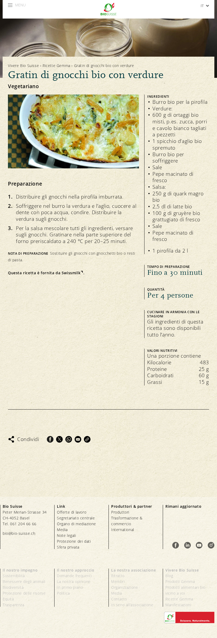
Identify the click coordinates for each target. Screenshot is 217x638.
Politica (63, 593)
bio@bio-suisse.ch (19, 533)
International (122, 529)
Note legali (66, 535)
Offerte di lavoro (71, 512)
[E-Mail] (78, 439)
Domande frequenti (74, 575)
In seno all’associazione (132, 604)
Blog (169, 575)
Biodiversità (13, 587)
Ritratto (118, 575)
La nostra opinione (74, 581)
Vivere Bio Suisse (23, 65)
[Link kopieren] (87, 439)
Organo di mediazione (76, 523)
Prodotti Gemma (180, 581)
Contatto (119, 598)
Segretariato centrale (76, 517)
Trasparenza (13, 604)
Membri (118, 581)
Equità (8, 598)
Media (62, 529)
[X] (59, 439)
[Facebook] (50, 439)
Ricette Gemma (56, 65)
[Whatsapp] (68, 439)
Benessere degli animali (24, 581)
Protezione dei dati (74, 541)
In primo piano (70, 587)
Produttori (120, 512)
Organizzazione (124, 587)
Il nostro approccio (75, 570)
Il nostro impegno (20, 570)
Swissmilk (71, 273)
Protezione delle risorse (24, 593)
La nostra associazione (133, 570)
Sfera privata (68, 547)
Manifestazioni (178, 604)
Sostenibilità (14, 575)
